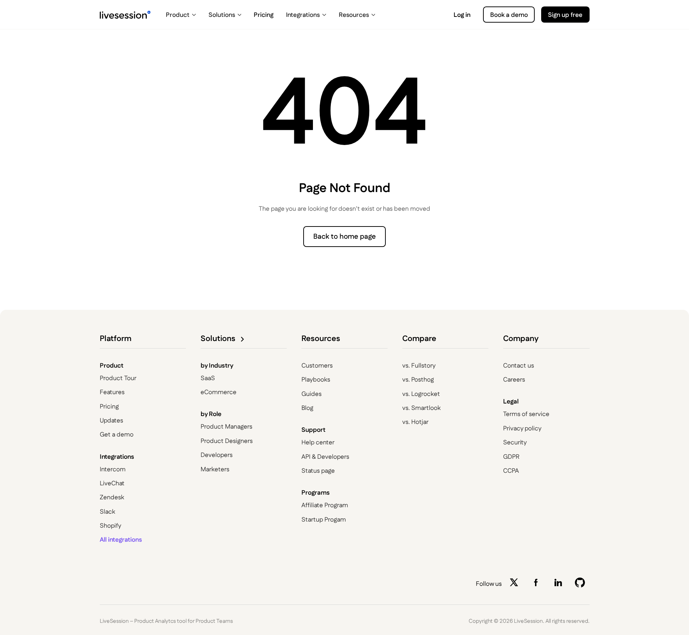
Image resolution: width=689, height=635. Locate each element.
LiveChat (112, 483)
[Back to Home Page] (125, 15)
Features (112, 392)
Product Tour (118, 378)
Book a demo (509, 14)
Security (515, 442)
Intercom (113, 469)
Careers (514, 379)
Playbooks (315, 379)
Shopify (110, 525)
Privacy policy (522, 428)
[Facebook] (537, 584)
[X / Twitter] (516, 584)
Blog (307, 407)
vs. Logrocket (421, 393)
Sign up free (565, 14)
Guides (311, 393)
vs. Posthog (418, 379)
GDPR (511, 456)
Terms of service (526, 414)
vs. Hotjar (415, 421)
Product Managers (226, 426)
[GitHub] (582, 584)
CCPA (511, 470)
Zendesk (112, 497)
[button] (181, 14)
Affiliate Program (324, 505)
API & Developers (325, 456)
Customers (317, 365)
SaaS (208, 378)
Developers (217, 454)
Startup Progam (323, 519)
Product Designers (227, 440)
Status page (318, 470)
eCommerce (218, 392)
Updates (111, 420)
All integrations (121, 539)
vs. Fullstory (419, 365)
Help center (317, 442)
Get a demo (116, 434)
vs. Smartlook (421, 407)
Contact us (518, 365)
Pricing (109, 406)
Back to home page (344, 237)
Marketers (215, 469)
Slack (107, 511)
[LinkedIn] (560, 584)
